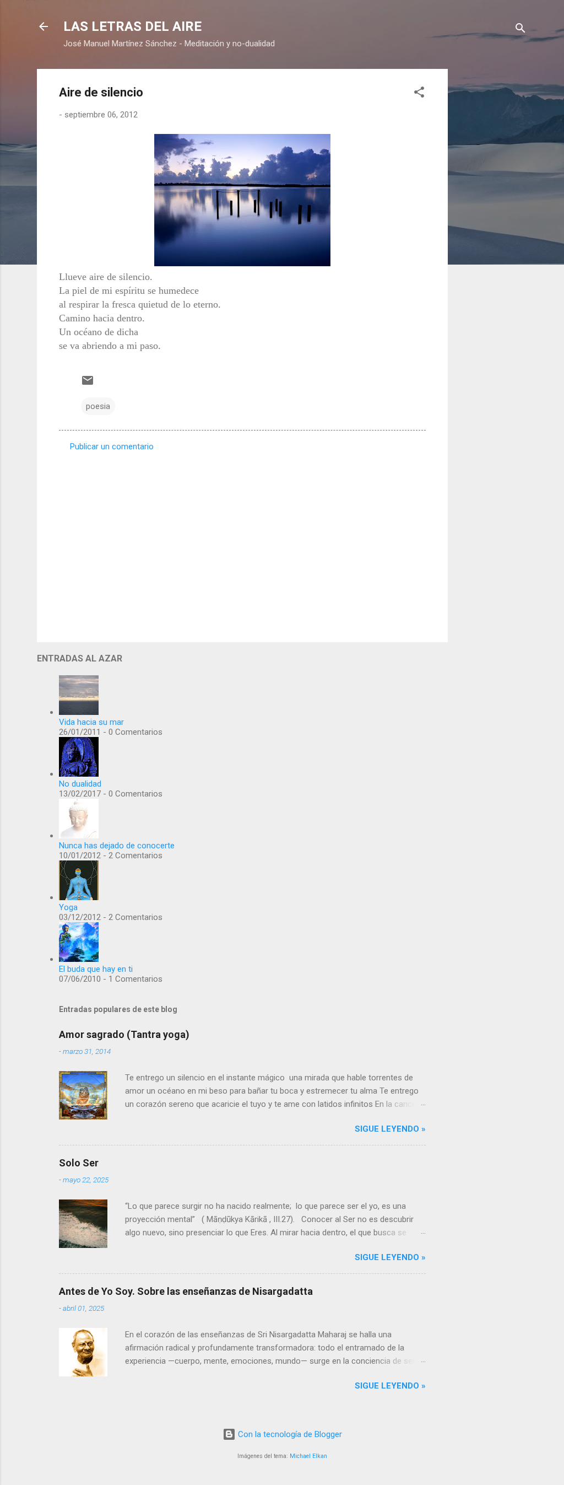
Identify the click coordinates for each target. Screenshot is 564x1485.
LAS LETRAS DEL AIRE (132, 26)
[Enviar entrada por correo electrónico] (87, 384)
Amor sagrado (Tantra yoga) (124, 1034)
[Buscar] (520, 30)
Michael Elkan (308, 1456)
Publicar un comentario (112, 446)
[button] (419, 94)
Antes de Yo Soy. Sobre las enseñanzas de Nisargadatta (186, 1291)
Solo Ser (79, 1163)
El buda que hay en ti (96, 969)
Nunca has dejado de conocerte (117, 846)
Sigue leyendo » (390, 1129)
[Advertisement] (492, 234)
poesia (98, 406)
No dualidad (80, 784)
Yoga (68, 907)
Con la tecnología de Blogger (289, 1434)
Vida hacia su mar (91, 722)
